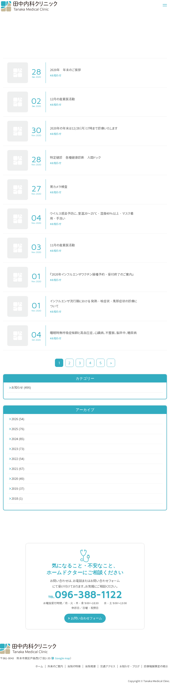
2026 (17, 419)
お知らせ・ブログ (130, 666)
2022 (17, 459)
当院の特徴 (74, 666)
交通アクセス (107, 666)
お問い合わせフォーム (86, 618)
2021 (17, 469)
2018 (17, 498)
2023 (17, 449)
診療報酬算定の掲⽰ (156, 666)
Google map (62, 658)
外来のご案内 (55, 666)
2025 (17, 429)
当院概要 (90, 666)
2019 (17, 488)
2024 (17, 439)
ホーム (39, 666)
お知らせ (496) (21, 387)
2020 (17, 479)
